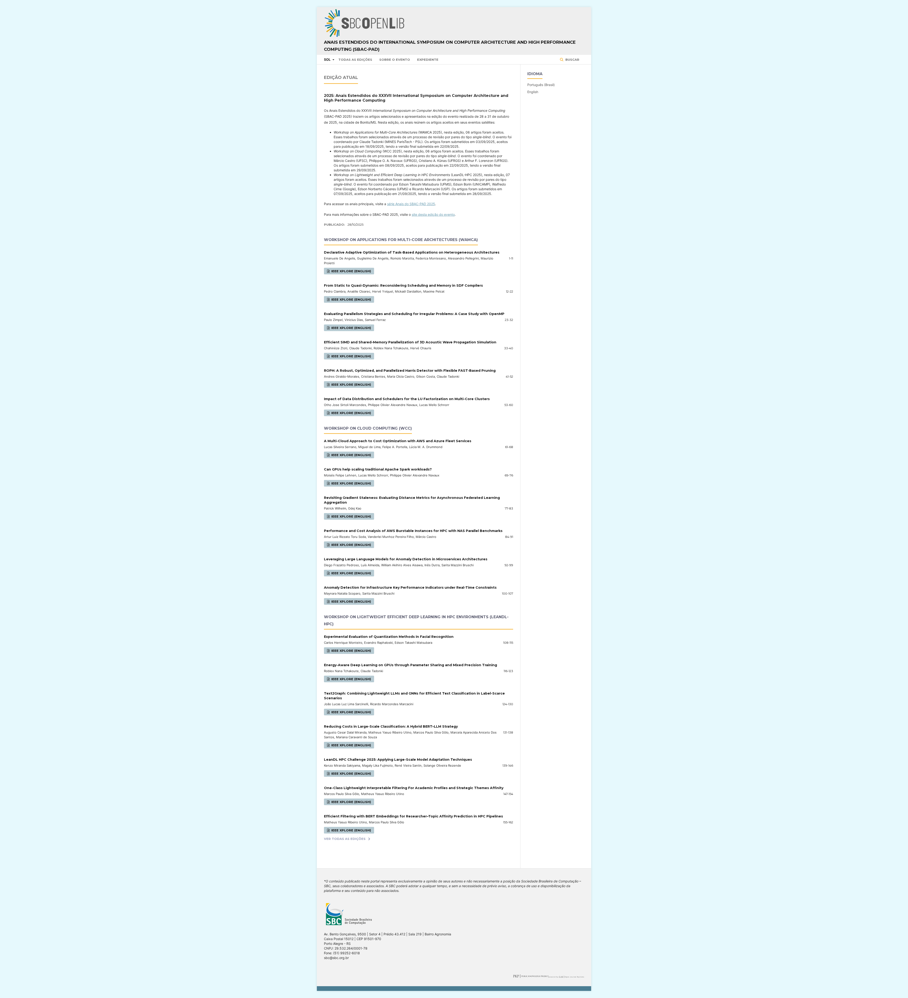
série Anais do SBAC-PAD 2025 (411, 204)
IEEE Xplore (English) (350, 271)
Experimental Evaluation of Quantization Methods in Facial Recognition (389, 637)
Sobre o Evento (394, 59)
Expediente (427, 59)
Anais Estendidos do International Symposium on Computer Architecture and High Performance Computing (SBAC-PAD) (450, 46)
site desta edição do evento (433, 214)
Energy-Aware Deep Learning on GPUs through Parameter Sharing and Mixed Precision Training (410, 665)
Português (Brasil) (541, 85)
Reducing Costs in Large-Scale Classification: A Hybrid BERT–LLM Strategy (391, 726)
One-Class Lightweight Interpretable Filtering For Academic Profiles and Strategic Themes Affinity (413, 788)
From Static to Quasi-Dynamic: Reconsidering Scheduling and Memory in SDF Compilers (403, 285)
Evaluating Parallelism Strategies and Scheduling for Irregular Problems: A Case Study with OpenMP (414, 314)
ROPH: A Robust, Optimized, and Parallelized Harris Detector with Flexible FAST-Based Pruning (410, 370)
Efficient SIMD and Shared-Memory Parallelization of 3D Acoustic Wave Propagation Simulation (410, 342)
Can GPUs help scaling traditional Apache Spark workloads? (378, 469)
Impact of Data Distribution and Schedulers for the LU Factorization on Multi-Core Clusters (407, 399)
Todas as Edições (355, 59)
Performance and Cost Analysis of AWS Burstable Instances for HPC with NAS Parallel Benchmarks (413, 531)
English (532, 92)
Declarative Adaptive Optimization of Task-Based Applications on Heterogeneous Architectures (411, 252)
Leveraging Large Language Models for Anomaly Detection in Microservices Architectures (405, 559)
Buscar (571, 59)
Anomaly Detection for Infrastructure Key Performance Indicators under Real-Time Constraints (410, 587)
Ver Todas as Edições (345, 839)
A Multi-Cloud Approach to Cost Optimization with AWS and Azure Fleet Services (397, 441)
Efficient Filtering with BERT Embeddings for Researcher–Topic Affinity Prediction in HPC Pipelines (413, 816)
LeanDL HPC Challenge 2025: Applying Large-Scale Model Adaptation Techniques (398, 759)
